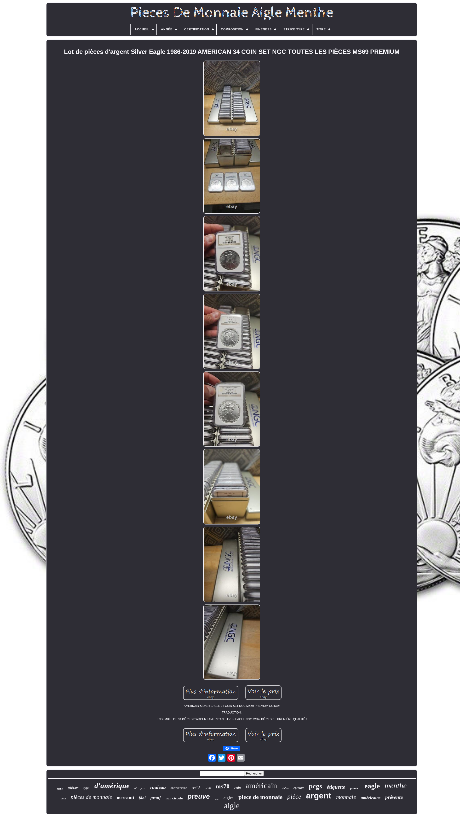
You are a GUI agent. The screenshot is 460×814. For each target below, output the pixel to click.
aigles (229, 798)
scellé (196, 788)
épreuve (298, 788)
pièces (73, 787)
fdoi (142, 798)
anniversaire (179, 788)
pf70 (208, 788)
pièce (294, 796)
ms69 (60, 788)
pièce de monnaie (260, 797)
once (63, 798)
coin (237, 788)
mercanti (125, 797)
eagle (372, 786)
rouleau (158, 787)
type (86, 788)
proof (155, 797)
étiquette (336, 787)
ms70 (223, 786)
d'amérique (112, 785)
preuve (199, 796)
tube (217, 799)
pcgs (315, 786)
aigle (232, 805)
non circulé (174, 798)
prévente (394, 797)
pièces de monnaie (91, 797)
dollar (285, 788)
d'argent (139, 788)
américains (370, 797)
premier (355, 788)
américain (261, 785)
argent (318, 795)
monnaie (346, 797)
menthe (396, 785)
